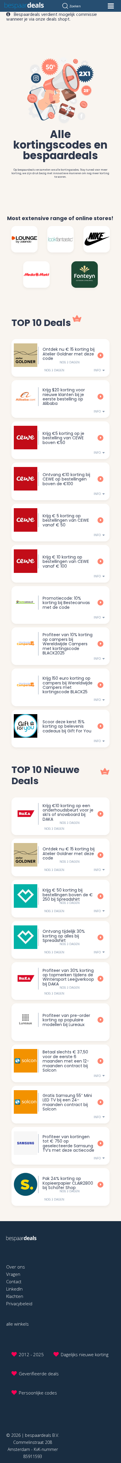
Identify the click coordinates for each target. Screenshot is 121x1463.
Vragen (13, 1274)
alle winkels (17, 1324)
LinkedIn (14, 1289)
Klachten (14, 1296)
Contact (13, 1281)
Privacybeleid (19, 1303)
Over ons (15, 1267)
